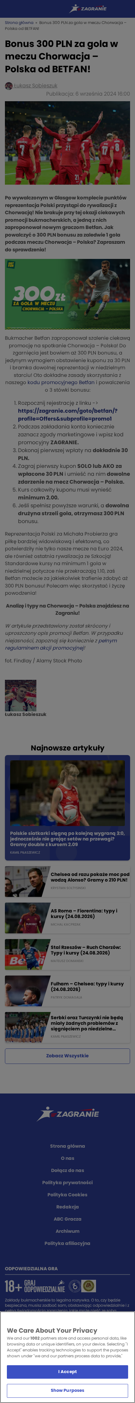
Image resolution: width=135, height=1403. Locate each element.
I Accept (67, 1372)
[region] (67, 1357)
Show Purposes (68, 1391)
